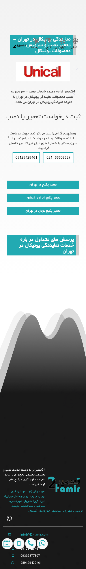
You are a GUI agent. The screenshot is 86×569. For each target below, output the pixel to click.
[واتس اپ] (9, 518)
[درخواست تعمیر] (6, 560)
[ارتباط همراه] (29, 560)
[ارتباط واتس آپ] (41, 560)
